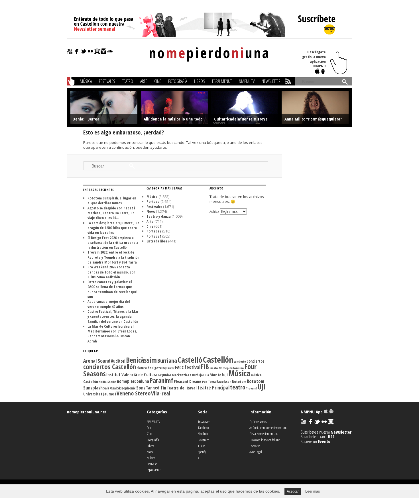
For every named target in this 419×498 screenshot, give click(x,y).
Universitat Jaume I (99, 394)
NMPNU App (312, 412)
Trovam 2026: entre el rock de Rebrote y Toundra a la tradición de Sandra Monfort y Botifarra (113, 257)
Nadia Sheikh (107, 381)
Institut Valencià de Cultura (131, 375)
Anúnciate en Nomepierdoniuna (268, 427)
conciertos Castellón (109, 366)
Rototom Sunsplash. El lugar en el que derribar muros (112, 200)
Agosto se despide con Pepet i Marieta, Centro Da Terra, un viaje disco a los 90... (111, 213)
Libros (199, 81)
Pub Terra (209, 381)
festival (192, 367)
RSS (331, 436)
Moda (150, 451)
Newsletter (271, 81)
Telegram (203, 439)
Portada (153, 201)
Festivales (107, 81)
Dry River (168, 368)
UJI (261, 386)
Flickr (201, 445)
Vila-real (160, 393)
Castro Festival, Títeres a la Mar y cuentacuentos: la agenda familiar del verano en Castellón (113, 316)
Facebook (203, 427)
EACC (179, 367)
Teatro (127, 81)
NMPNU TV (247, 81)
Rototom (239, 381)
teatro (237, 387)
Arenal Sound (96, 360)
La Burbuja (195, 375)
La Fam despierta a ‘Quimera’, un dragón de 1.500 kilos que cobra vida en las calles (113, 227)
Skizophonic (126, 388)
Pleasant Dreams (188, 381)
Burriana (167, 360)
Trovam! (251, 388)
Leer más (312, 491)
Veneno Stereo (133, 393)
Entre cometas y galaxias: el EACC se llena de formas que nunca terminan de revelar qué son (112, 289)
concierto (240, 361)
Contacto (254, 445)
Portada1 (154, 236)
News (151, 211)
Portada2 (154, 231)
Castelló (190, 359)
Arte (143, 81)
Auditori (118, 361)
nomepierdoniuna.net (87, 412)
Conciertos (255, 361)
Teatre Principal (213, 387)
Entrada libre (157, 241)
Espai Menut (222, 81)
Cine (157, 81)
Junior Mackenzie (175, 375)
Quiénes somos (258, 421)
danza (142, 367)
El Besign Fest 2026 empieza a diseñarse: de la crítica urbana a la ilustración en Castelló (113, 242)
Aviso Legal (255, 451)
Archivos (214, 211)
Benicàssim (141, 360)
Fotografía (177, 81)
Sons (140, 388)
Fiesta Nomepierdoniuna (227, 368)
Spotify (202, 451)
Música (86, 81)
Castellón (218, 359)
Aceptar (293, 491)
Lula (206, 375)
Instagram (204, 421)
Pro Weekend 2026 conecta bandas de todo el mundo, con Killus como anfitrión (111, 271)
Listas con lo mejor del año (264, 439)
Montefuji (219, 374)
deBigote (154, 367)
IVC (160, 375)
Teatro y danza (159, 216)
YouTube (203, 433)
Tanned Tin (156, 388)
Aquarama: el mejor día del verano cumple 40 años (109, 304)
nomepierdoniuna (133, 381)
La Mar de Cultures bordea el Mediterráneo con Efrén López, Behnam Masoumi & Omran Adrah (112, 334)
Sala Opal (110, 388)
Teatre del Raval (182, 388)
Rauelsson (223, 381)
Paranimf (161, 380)
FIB (205, 366)
